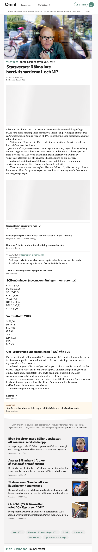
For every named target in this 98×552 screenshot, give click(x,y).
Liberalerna (78, 532)
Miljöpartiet (34, 537)
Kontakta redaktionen (77, 427)
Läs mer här (86, 11)
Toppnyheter (26, 5)
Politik (65, 532)
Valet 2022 (12, 62)
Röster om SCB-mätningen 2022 (37, 62)
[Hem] (10, 4)
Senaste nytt (44, 5)
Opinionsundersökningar (56, 537)
